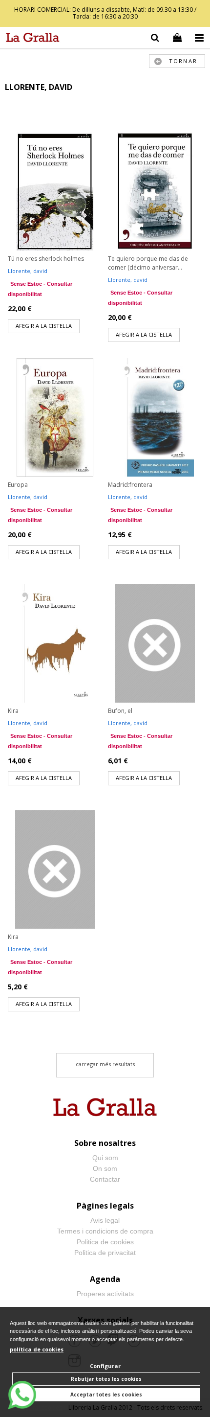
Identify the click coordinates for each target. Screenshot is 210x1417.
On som (105, 1168)
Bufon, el (120, 711)
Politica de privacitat (105, 1253)
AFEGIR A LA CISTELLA (44, 325)
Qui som (105, 1158)
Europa (18, 484)
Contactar (105, 1179)
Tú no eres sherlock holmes (46, 258)
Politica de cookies (105, 1242)
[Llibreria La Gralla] (30, 39)
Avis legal (105, 1220)
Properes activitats (105, 1294)
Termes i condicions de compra (105, 1231)
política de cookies (36, 1349)
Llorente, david (27, 270)
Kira (13, 711)
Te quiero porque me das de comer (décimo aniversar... (148, 263)
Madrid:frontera (130, 484)
